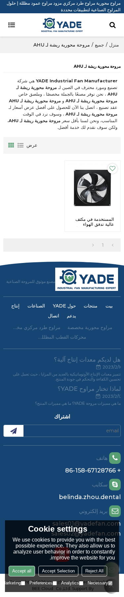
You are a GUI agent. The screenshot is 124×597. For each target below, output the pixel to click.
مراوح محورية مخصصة (89, 327)
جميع (99, 45)
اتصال (53, 316)
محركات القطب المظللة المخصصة (62, 337)
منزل (114, 45)
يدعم (71, 316)
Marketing (11, 582)
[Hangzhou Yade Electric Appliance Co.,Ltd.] (62, 25)
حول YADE (64, 306)
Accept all (21, 570)
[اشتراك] (13, 431)
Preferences (41, 582)
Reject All (94, 570)
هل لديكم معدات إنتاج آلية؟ (87, 359)
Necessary (98, 582)
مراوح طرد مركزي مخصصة (36, 327)
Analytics (70, 582)
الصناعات (36, 306)
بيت (109, 306)
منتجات (91, 306)
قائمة (20, 145)
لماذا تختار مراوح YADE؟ (89, 388)
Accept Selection (58, 570)
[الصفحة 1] (112, 245)
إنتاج (15, 306)
